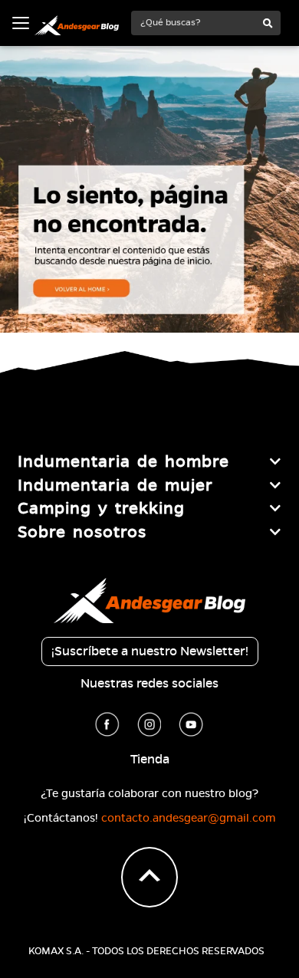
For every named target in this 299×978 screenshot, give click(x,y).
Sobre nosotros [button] (82, 532)
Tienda (149, 759)
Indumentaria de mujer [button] (115, 485)
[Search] (268, 24)
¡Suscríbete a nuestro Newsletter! (149, 651)
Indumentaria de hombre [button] (123, 461)
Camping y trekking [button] (101, 508)
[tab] (149, 461)
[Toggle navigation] (20, 23)
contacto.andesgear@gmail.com (188, 818)
